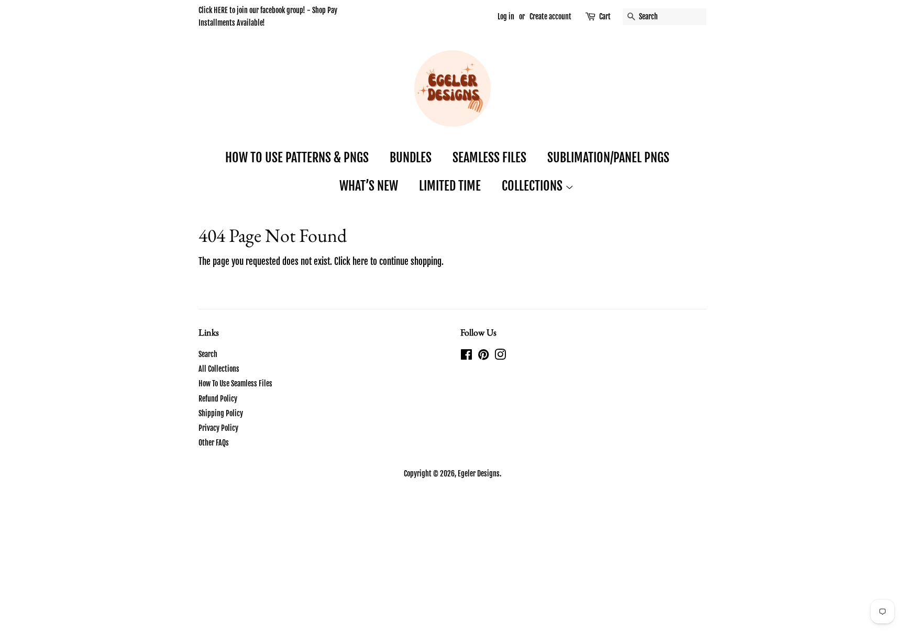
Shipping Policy (220, 413)
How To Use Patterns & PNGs (297, 157)
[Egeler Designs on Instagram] (500, 356)
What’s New (368, 186)
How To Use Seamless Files (235, 383)
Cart (605, 16)
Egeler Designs (479, 474)
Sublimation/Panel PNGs (608, 157)
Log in (506, 16)
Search (207, 354)
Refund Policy (217, 399)
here (360, 261)
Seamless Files (489, 157)
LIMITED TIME (450, 186)
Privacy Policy (218, 428)
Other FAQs (213, 443)
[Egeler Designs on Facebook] (466, 356)
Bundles (411, 157)
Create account (550, 16)
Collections (533, 186)
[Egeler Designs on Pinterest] (483, 356)
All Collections (218, 369)
